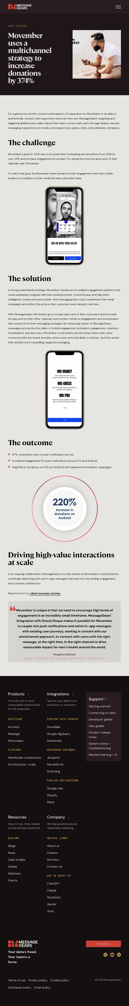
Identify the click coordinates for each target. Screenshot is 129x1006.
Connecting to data (102, 713)
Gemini (51, 904)
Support (96, 699)
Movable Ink (55, 764)
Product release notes (100, 734)
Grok (50, 911)
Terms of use (17, 980)
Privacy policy (37, 980)
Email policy (42, 987)
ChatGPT (53, 884)
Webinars (14, 873)
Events (12, 880)
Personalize (15, 741)
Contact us (54, 867)
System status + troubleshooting (100, 746)
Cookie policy (59, 980)
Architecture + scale (22, 764)
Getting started (99, 706)
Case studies (16, 860)
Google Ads (55, 788)
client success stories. (45, 593)
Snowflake (53, 727)
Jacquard (53, 758)
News (11, 853)
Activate (13, 727)
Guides (12, 867)
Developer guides (101, 719)
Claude (51, 890)
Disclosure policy (19, 987)
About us (53, 846)
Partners (53, 860)
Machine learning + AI (103, 755)
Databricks (54, 741)
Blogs (11, 846)
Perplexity (54, 897)
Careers (52, 853)
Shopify (52, 795)
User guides (96, 726)
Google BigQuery (58, 734)
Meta (50, 802)
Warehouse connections (24, 758)
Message (14, 734)
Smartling (53, 771)
